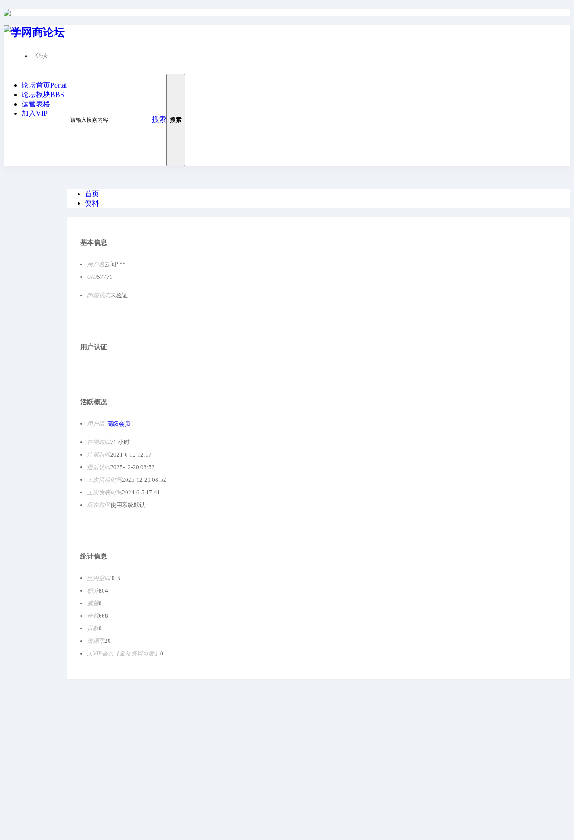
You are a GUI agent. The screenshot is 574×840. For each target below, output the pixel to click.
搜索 (159, 119)
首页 (92, 194)
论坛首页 (44, 85)
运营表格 (36, 104)
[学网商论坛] (7, 12)
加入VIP (35, 113)
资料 (92, 203)
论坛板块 (43, 94)
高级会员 (118, 423)
